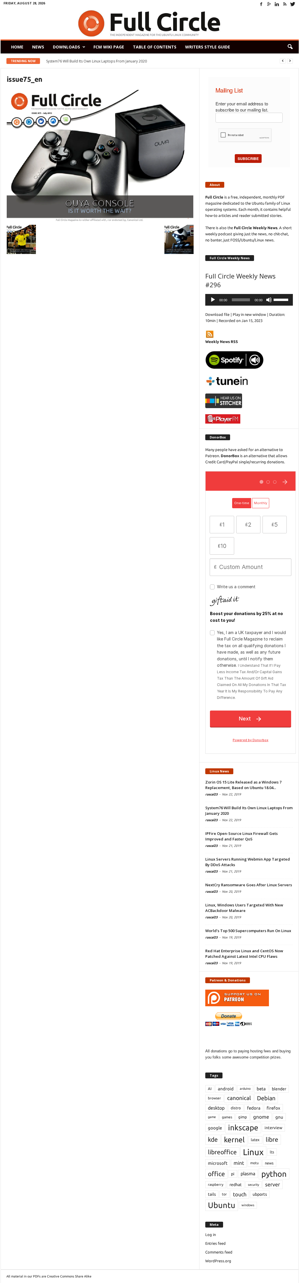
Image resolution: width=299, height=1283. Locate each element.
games (227, 1117)
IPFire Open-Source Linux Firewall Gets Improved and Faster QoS (241, 836)
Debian (266, 1098)
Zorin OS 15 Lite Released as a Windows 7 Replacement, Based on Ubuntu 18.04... (243, 784)
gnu (279, 1117)
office (216, 1173)
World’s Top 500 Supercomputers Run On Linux (248, 930)
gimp (242, 1117)
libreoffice (222, 1151)
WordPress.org (218, 1261)
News (38, 47)
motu (254, 1163)
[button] (290, 47)
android (226, 1088)
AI (210, 1089)
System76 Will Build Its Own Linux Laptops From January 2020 (96, 61)
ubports (260, 1194)
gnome (261, 1117)
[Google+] (269, 4)
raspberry (215, 1184)
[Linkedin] (277, 4)
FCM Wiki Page (108, 47)
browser (214, 1098)
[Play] (213, 300)
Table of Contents (154, 47)
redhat (236, 1184)
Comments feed (218, 1252)
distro (236, 1108)
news (269, 1163)
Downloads (66, 47)
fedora (253, 1108)
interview (273, 1127)
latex (255, 1140)
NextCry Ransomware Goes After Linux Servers (248, 884)
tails (212, 1194)
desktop (216, 1107)
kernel (234, 1139)
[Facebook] (261, 4)
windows (247, 1205)
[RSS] (284, 4)
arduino (245, 1088)
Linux (253, 1152)
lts (272, 1152)
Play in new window (249, 314)
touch (239, 1194)
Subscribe (248, 158)
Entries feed (215, 1243)
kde (213, 1139)
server (272, 1184)
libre (272, 1139)
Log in (210, 1234)
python (274, 1173)
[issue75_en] (100, 156)
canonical (239, 1098)
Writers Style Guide (207, 47)
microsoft (217, 1163)
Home (17, 47)
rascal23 (211, 794)
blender (279, 1089)
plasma (248, 1173)
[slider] (282, 299)
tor (224, 1194)
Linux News (219, 771)
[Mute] (269, 300)
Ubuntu (221, 1205)
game (212, 1117)
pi (232, 1173)
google (215, 1127)
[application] (249, 300)
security (253, 1184)
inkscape (243, 1127)
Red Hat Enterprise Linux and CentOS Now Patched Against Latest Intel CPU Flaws (244, 953)
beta (261, 1088)
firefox (273, 1108)
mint (239, 1163)
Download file (217, 314)
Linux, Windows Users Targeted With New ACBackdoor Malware (244, 907)
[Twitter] (292, 4)
